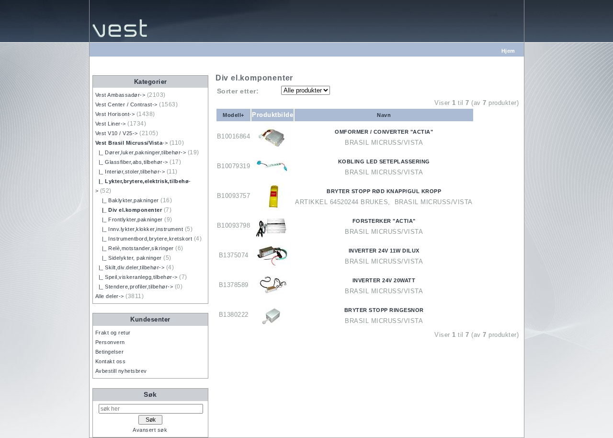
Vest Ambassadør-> (120, 95)
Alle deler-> (109, 296)
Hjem (508, 51)
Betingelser (109, 352)
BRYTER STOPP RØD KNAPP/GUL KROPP (384, 191)
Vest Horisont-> (115, 114)
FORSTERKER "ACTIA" (384, 221)
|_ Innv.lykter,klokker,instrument (139, 229)
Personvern (110, 342)
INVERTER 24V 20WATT (384, 280)
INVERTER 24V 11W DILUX (384, 251)
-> (131, 143)
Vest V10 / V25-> (116, 133)
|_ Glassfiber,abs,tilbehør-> (131, 162)
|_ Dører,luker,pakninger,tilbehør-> (140, 152)
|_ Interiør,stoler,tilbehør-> (130, 171)
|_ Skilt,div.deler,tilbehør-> (130, 267)
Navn (384, 115)
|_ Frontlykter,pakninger (129, 219)
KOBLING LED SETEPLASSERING (384, 161)
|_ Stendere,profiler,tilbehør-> (134, 286)
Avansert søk (150, 430)
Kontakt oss (110, 361)
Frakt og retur (113, 332)
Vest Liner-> (110, 124)
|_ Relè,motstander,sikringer (134, 248)
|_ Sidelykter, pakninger (128, 258)
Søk (150, 394)
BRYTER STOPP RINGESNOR (384, 310)
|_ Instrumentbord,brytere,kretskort (144, 239)
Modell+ (233, 115)
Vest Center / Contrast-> (126, 104)
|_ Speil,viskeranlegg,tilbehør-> (136, 277)
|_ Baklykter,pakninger (127, 200)
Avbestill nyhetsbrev (121, 371)
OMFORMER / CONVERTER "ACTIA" (384, 132)
